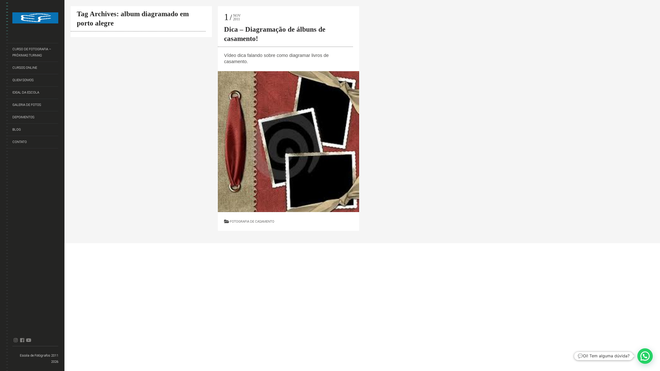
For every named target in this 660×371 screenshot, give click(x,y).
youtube (28, 340)
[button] (645, 356)
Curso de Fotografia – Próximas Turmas (31, 52)
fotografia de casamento (252, 221)
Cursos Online (24, 68)
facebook (22, 340)
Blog (16, 129)
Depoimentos (23, 117)
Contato (19, 142)
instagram (15, 340)
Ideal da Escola (25, 92)
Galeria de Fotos (26, 105)
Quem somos (23, 80)
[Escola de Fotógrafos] (35, 19)
